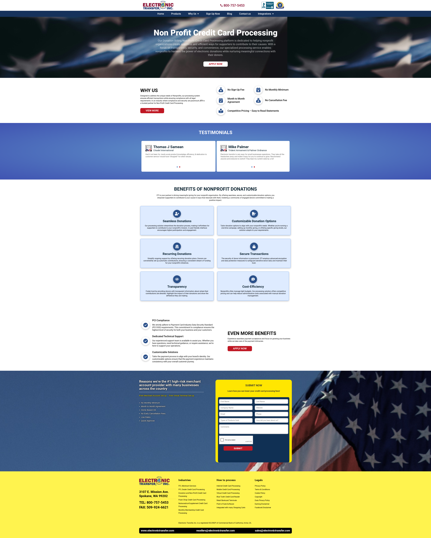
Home (160, 13)
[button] (177, 167)
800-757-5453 (157, 502)
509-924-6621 (157, 507)
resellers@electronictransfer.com (215, 530)
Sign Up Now (213, 13)
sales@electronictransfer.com (272, 530)
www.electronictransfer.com (157, 530)
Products (176, 13)
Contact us (245, 13)
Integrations (264, 13)
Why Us (192, 13)
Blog (229, 13)
